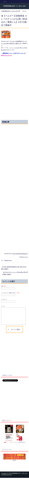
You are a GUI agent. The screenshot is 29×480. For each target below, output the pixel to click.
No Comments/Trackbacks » (20, 253)
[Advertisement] (14, 72)
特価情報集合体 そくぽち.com (14, 6)
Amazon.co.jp (8, 260)
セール (26, 257)
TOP (10, 11)
